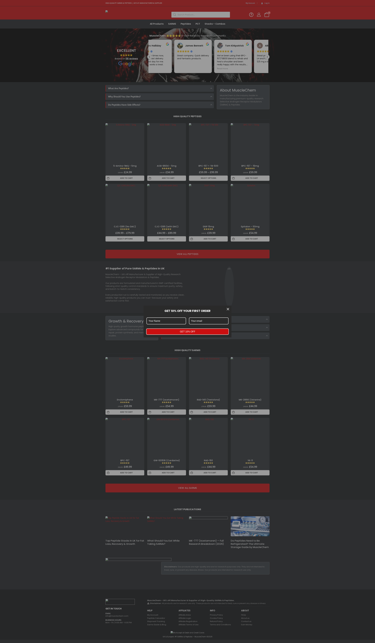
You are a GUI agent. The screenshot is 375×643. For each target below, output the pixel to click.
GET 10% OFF (187, 331)
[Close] (227, 309)
